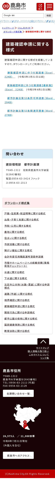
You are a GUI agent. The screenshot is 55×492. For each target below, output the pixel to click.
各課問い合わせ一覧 (18, 393)
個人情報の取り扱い (38, 351)
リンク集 (44, 358)
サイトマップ (42, 348)
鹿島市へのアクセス (18, 455)
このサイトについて (39, 354)
